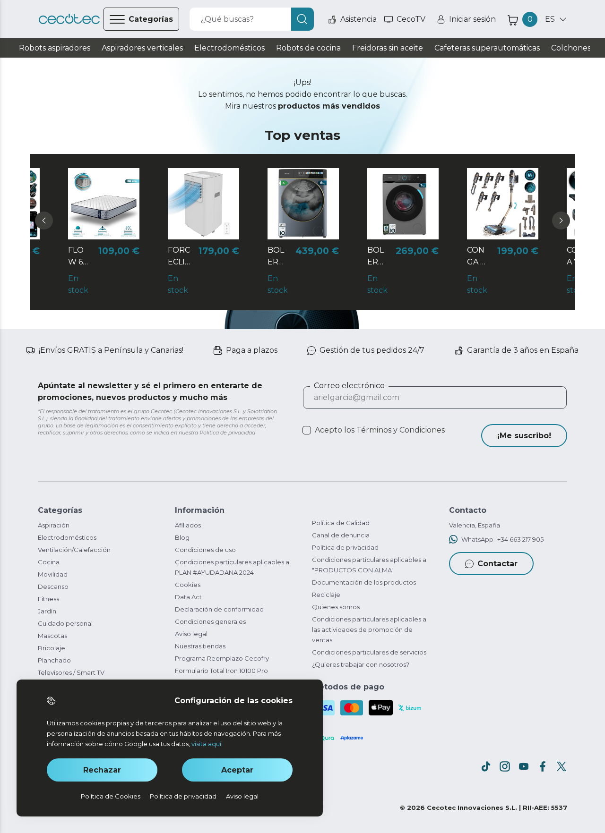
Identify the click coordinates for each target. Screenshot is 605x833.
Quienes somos (336, 607)
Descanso (53, 586)
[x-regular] (561, 766)
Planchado (54, 660)
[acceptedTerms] (306, 430)
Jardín (47, 611)
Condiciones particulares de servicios (369, 652)
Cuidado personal (65, 623)
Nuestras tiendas (200, 646)
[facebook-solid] (542, 766)
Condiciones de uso (205, 549)
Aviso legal (191, 634)
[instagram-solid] (504, 766)
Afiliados (188, 525)
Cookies (187, 584)
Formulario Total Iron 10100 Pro (221, 670)
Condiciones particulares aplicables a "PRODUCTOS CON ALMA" (369, 565)
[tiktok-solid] (486, 766)
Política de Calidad (341, 523)
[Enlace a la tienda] (69, 19)
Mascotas (52, 635)
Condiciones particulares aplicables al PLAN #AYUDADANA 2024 (233, 567)
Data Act (188, 597)
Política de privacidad (345, 547)
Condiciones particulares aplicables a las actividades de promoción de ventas (369, 629)
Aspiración (53, 525)
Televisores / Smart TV (71, 672)
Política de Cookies (110, 796)
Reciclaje (326, 594)
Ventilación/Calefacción (74, 549)
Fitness (48, 599)
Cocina (49, 562)
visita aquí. (207, 744)
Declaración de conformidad (219, 609)
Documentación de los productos (364, 582)
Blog (182, 537)
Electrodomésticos (67, 537)
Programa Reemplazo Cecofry (222, 658)
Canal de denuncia (341, 535)
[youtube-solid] (523, 766)
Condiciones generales (210, 621)
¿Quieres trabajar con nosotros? (360, 664)
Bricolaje (51, 648)
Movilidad (53, 574)
